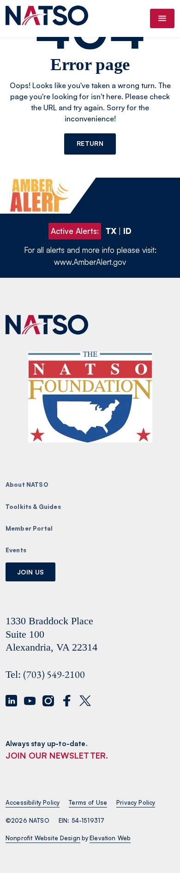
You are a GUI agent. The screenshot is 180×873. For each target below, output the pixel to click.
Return (90, 143)
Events (16, 550)
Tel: (13, 674)
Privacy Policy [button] (135, 802)
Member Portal (29, 528)
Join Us (30, 572)
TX (111, 231)
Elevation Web (110, 838)
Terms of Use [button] (88, 802)
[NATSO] (47, 18)
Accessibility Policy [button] (33, 802)
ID (127, 231)
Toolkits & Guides (33, 506)
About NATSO (27, 484)
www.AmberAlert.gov (90, 262)
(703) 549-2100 (54, 674)
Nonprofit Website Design (43, 838)
